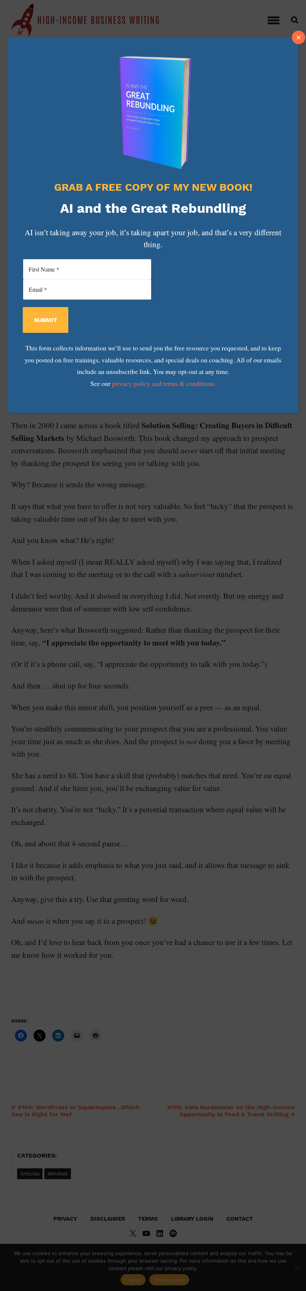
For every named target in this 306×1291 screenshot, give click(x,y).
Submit (45, 319)
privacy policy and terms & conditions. (164, 383)
